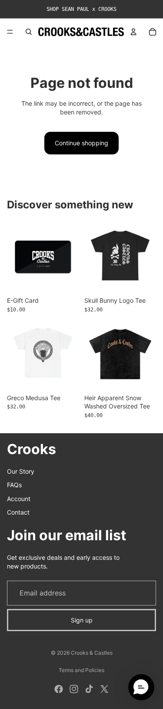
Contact (18, 512)
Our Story (20, 471)
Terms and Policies (81, 670)
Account (18, 498)
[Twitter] (104, 689)
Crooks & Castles (92, 652)
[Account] (133, 31)
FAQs (14, 484)
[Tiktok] (89, 689)
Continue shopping (81, 143)
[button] (141, 687)
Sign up (82, 620)
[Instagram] (74, 689)
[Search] (28, 31)
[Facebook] (58, 689)
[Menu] (10, 32)
